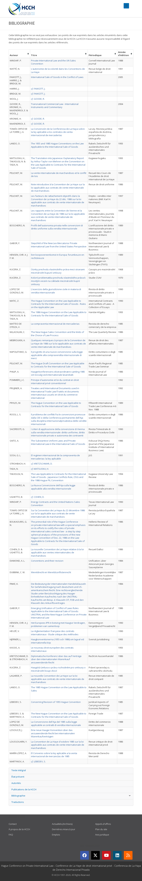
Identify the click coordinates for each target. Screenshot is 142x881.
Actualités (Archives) (62, 823)
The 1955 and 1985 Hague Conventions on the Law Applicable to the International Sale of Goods (57, 145)
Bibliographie (18, 795)
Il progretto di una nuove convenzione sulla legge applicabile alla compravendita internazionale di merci (57, 355)
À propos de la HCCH (19, 829)
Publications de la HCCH (23, 789)
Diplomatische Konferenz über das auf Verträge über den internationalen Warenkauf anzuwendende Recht (56, 659)
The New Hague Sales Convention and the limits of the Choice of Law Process (57, 333)
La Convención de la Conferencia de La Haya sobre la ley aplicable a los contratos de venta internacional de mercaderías (58, 132)
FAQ (11, 834)
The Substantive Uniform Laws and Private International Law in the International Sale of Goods (58, 442)
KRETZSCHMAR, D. (41, 463)
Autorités (16, 783)
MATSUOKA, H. (40, 468)
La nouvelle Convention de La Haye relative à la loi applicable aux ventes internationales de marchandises (57, 552)
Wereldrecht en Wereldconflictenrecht (51, 572)
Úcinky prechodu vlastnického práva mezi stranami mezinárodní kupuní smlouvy (58, 271)
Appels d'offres (103, 823)
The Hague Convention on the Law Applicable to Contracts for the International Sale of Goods (56, 404)
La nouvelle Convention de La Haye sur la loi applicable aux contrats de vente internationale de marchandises (57, 679)
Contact (13, 823)
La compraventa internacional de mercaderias (55, 323)
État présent (17, 776)
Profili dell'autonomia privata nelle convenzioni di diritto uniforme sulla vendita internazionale (57, 227)
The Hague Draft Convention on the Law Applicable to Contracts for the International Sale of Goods (57, 365)
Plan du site (101, 829)
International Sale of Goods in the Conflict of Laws (57, 77)
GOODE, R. (38, 98)
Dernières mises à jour (63, 829)
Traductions (17, 802)
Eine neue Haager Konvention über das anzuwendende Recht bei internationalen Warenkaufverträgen (53, 733)
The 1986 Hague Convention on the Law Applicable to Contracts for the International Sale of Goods (58, 314)
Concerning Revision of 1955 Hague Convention (56, 702)
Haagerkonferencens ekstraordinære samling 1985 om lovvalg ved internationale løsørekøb (58, 373)
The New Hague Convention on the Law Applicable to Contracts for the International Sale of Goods (58, 715)
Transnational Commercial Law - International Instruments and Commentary (54, 105)
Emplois (56, 834)
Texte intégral (18, 770)
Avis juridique (102, 834)
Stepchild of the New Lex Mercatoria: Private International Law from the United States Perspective (58, 245)
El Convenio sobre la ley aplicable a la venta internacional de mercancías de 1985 (54, 755)
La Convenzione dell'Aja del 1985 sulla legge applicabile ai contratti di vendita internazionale (56, 723)
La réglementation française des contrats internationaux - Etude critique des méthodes (54, 633)
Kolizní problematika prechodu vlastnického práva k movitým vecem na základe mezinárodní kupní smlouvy (58, 281)
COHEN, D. (37, 496)
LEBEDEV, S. (38, 761)
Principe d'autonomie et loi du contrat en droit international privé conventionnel (55, 381)
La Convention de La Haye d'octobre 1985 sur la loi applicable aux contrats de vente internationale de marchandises (57, 745)
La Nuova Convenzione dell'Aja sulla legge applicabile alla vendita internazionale (53, 487)
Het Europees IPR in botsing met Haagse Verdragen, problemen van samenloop (58, 624)
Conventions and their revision (47, 560)
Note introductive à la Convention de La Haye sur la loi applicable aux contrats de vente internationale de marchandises (58, 187)
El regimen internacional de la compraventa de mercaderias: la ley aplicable (55, 457)
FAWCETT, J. (38, 88)
